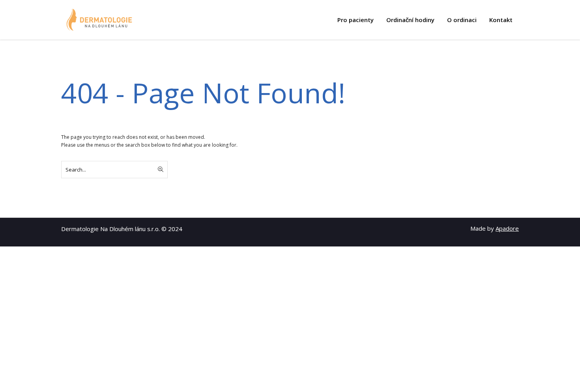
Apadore (507, 228)
